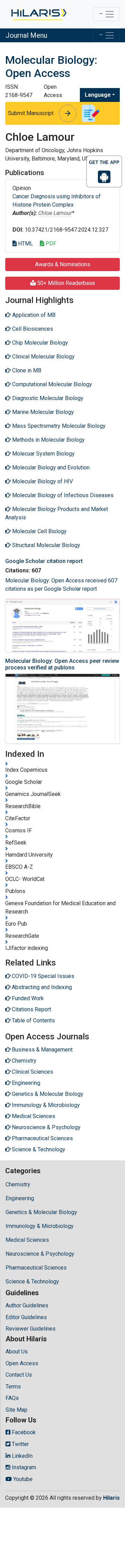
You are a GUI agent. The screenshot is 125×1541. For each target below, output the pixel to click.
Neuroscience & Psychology (40, 1253)
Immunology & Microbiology (40, 1226)
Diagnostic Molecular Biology (47, 398)
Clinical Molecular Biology (43, 356)
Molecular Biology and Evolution (50, 467)
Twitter (19, 1444)
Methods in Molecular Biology (48, 439)
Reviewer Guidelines (31, 1328)
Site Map (16, 1409)
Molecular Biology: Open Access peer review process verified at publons (62, 664)
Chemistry (18, 1184)
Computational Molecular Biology (51, 384)
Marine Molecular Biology (42, 412)
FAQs (12, 1398)
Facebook (23, 1432)
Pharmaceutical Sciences (36, 1267)
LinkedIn (21, 1456)
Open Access (22, 1363)
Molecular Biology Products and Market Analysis (56, 513)
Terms (13, 1386)
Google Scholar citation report (44, 561)
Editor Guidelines (26, 1317)
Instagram (23, 1467)
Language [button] (98, 95)
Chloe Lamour (55, 213)
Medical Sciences (27, 1240)
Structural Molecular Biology (45, 545)
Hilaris (111, 1498)
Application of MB (33, 315)
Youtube (22, 1479)
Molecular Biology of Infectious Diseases (62, 495)
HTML (25, 243)
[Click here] (38, 14)
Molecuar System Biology (43, 453)
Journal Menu (26, 35)
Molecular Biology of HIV (42, 481)
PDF (50, 243)
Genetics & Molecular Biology (41, 1212)
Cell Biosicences (32, 329)
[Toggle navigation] (106, 14)
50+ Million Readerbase (65, 283)
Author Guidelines (27, 1305)
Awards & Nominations (62, 264)
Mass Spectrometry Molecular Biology (58, 426)
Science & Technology (32, 1281)
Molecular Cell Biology (39, 531)
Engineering (20, 1198)
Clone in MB (26, 370)
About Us (17, 1351)
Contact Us (19, 1374)
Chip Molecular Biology (39, 342)
